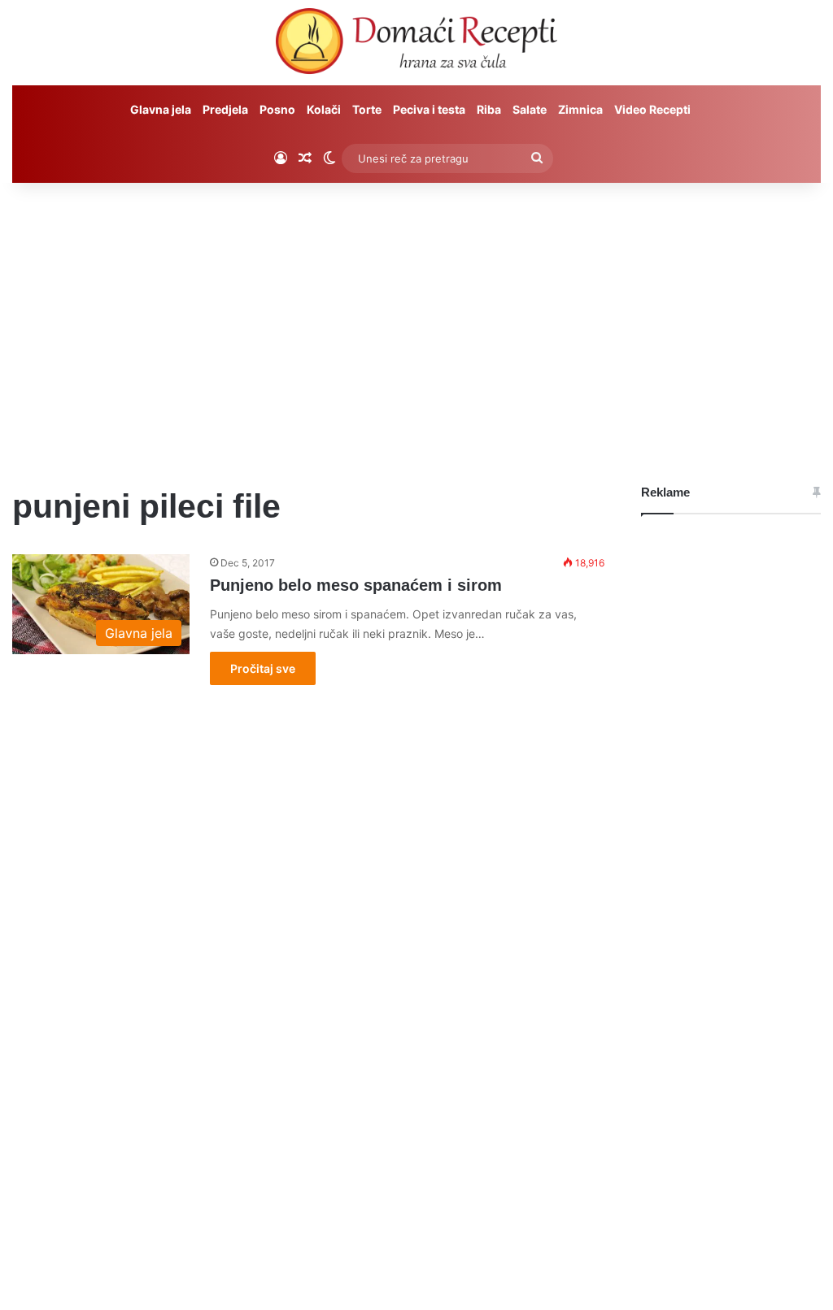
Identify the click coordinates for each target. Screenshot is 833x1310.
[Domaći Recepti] (416, 44)
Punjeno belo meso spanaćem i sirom (356, 585)
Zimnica (580, 109)
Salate (529, 109)
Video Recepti (652, 109)
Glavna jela (160, 109)
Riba (489, 109)
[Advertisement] (416, 321)
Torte (367, 109)
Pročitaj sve (262, 668)
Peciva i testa (429, 109)
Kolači (324, 109)
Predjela (225, 109)
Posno (277, 109)
